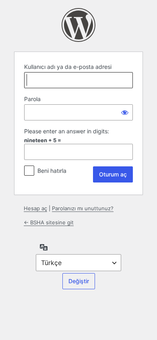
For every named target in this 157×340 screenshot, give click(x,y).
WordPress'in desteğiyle (78, 25)
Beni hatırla (51, 170)
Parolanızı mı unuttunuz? (83, 208)
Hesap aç (35, 208)
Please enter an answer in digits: (66, 131)
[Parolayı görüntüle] (125, 112)
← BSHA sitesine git (49, 222)
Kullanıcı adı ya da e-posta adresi (68, 66)
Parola (32, 98)
